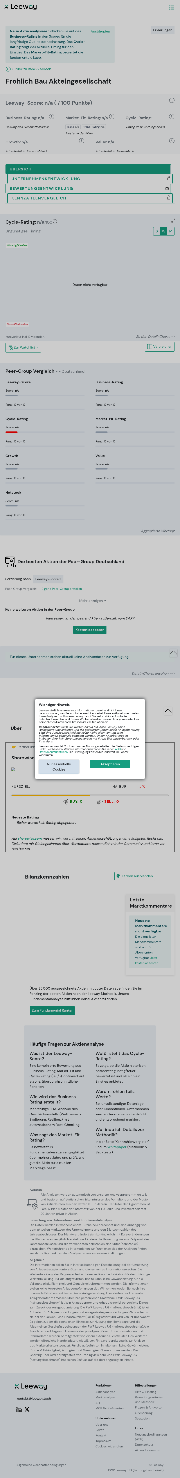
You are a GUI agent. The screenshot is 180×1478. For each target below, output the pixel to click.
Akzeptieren (110, 764)
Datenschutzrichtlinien (53, 752)
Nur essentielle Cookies (59, 767)
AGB (118, 749)
